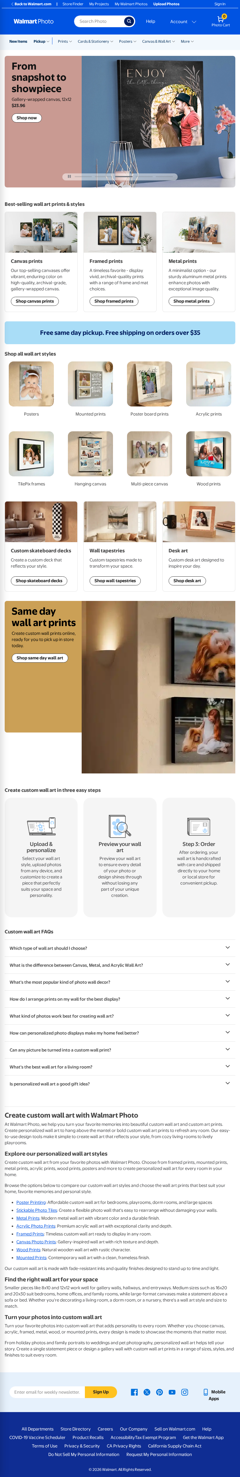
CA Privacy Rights (124, 1446)
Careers (105, 1429)
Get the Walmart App (203, 1437)
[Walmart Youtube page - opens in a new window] (172, 1392)
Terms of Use (44, 1446)
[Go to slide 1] (83, 177)
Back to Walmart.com (33, 4)
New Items (18, 41)
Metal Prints (28, 1218)
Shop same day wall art (40, 658)
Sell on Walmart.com (175, 1429)
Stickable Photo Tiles (36, 1210)
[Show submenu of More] (192, 40)
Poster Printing (31, 1202)
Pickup (39, 41)
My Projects (99, 4)
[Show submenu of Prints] (70, 40)
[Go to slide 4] (144, 177)
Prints (63, 41)
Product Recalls (88, 1437)
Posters (125, 41)
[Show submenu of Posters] (135, 40)
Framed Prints (30, 1234)
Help (150, 21)
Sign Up (101, 1392)
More (185, 41)
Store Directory (76, 1429)
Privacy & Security (82, 1446)
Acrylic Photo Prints (35, 1226)
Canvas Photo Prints (36, 1242)
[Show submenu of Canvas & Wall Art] (173, 40)
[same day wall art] (158, 687)
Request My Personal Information (159, 1454)
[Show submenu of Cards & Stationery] (112, 40)
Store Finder (73, 4)
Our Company (134, 1429)
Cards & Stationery (93, 41)
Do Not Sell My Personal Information (83, 1454)
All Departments (38, 1429)
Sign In (220, 4)
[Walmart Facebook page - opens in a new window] (134, 1392)
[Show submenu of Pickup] (49, 40)
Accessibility (123, 1437)
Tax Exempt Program (155, 1437)
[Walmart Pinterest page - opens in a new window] (159, 1392)
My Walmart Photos (131, 4)
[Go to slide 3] (124, 177)
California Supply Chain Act (174, 1446)
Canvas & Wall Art (156, 41)
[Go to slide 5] (164, 177)
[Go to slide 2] (103, 177)
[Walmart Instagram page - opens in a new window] (184, 1392)
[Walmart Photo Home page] (37, 21)
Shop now (27, 117)
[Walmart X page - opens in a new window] (146, 1392)
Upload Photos (166, 4)
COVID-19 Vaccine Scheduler (37, 1437)
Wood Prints (28, 1249)
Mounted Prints (31, 1257)
